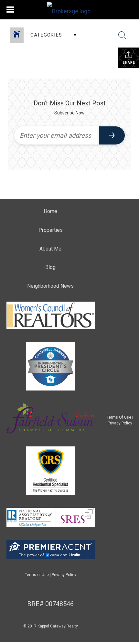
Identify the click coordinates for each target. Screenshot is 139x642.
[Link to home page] (69, 9)
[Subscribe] (112, 135)
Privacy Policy (120, 423)
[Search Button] (122, 35)
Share (129, 62)
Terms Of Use (119, 417)
